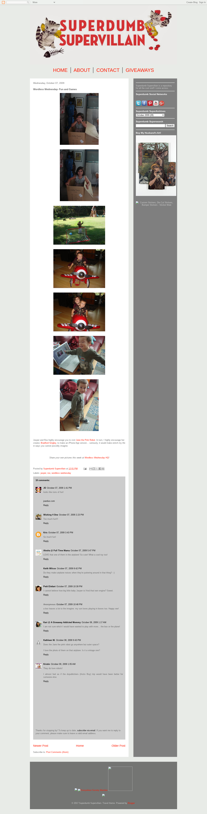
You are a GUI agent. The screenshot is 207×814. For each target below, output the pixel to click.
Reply (46, 505)
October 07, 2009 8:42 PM (69, 568)
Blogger (131, 803)
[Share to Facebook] (100, 468)
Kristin (46, 664)
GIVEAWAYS (140, 70)
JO (44, 488)
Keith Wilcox (49, 568)
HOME (60, 70)
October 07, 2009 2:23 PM (71, 515)
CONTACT (107, 70)
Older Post (118, 745)
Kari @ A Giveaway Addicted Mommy (62, 622)
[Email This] (90, 468)
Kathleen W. (49, 640)
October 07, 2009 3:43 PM (60, 532)
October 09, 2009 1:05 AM (63, 664)
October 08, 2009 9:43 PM (68, 640)
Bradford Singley (48, 443)
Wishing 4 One (50, 515)
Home (80, 745)
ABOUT (82, 70)
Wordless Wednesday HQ (97, 457)
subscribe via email (86, 730)
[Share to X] (96, 468)
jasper (43, 473)
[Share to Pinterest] (103, 468)
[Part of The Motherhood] (120, 790)
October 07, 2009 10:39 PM (69, 586)
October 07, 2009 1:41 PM (59, 488)
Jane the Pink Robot (85, 440)
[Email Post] (84, 468)
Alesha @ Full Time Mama (56, 550)
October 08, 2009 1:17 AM (94, 622)
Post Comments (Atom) (57, 752)
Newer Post (40, 745)
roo (48, 473)
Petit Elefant (49, 586)
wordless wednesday (61, 473)
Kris (45, 532)
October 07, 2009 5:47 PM (83, 550)
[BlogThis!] (93, 468)
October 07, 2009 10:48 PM (69, 604)
